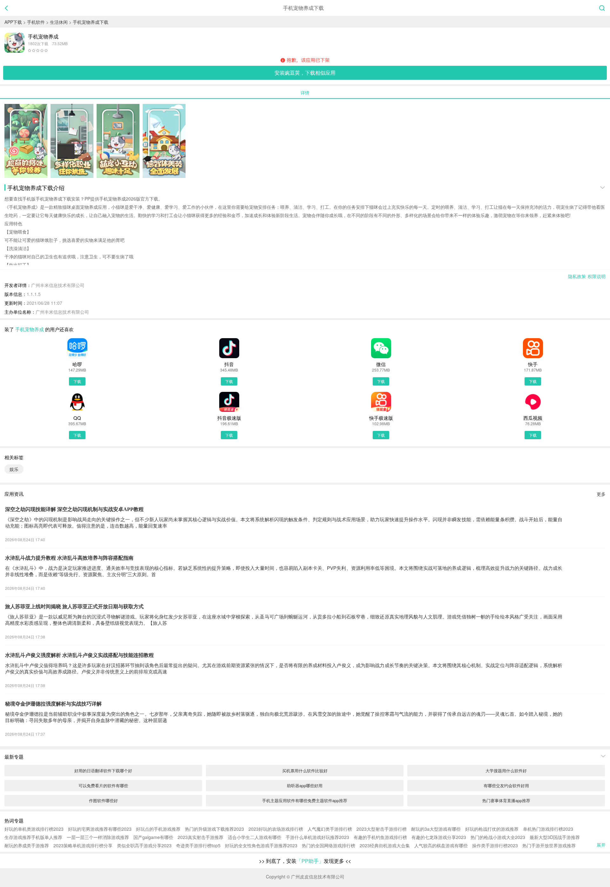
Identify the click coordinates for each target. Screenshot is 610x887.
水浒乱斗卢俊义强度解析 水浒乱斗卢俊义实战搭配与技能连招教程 (79, 655)
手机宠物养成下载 (90, 22)
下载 (77, 381)
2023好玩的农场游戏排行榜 (275, 828)
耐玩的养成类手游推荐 (26, 845)
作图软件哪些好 (103, 800)
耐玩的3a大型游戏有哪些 (436, 828)
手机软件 (36, 22)
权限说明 (597, 276)
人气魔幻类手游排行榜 (330, 828)
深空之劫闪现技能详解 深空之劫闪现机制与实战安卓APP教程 (74, 509)
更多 (601, 493)
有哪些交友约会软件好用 (506, 785)
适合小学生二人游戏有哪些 (254, 837)
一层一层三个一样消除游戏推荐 (98, 837)
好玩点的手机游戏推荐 (158, 828)
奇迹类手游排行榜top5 (198, 845)
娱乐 (14, 469)
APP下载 (13, 22)
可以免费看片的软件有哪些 (103, 785)
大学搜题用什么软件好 (506, 771)
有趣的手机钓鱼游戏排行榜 (380, 837)
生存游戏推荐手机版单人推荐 (33, 837)
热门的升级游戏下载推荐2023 (214, 828)
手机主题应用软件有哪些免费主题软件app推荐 (304, 800)
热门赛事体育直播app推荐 (506, 800)
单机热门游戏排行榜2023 (548, 828)
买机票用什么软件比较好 (305, 771)
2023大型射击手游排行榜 (381, 828)
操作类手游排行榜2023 (495, 845)
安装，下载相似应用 (305, 72)
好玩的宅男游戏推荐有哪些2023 (100, 828)
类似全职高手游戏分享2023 (144, 845)
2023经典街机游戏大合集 (385, 845)
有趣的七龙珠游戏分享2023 (438, 837)
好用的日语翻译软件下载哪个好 (103, 771)
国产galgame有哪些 (153, 837)
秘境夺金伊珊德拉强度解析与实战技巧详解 (53, 703)
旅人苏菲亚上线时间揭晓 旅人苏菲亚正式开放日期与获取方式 (74, 606)
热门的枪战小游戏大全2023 (498, 837)
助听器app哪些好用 (304, 785)
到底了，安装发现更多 (305, 860)
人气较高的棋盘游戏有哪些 (441, 845)
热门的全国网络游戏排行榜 (328, 845)
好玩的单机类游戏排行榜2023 (34, 828)
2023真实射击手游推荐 (200, 837)
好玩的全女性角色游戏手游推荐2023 (261, 845)
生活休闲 (59, 22)
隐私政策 (577, 276)
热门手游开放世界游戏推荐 (549, 845)
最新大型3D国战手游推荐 (555, 837)
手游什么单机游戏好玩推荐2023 (317, 837)
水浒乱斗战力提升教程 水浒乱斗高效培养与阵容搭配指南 (69, 558)
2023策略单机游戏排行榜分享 (82, 845)
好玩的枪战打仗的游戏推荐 (491, 828)
